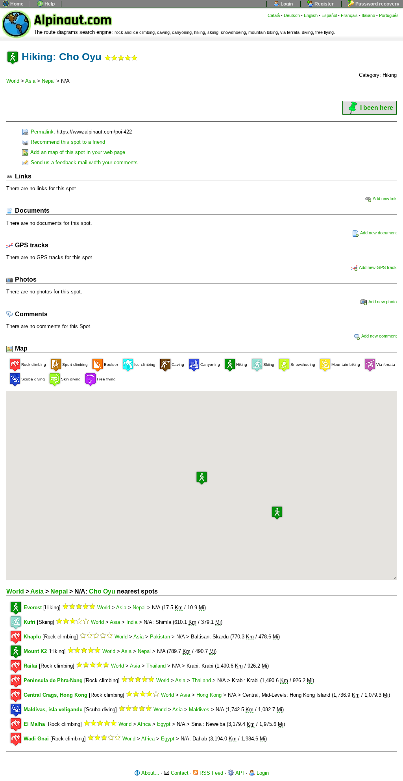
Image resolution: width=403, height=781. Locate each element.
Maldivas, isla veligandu (53, 709)
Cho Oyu (102, 591)
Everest (33, 607)
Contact (179, 773)
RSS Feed (210, 773)
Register (323, 4)
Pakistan (160, 637)
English (311, 15)
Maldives (199, 709)
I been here (376, 107)
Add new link (384, 198)
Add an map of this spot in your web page (77, 152)
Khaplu (32, 637)
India (131, 622)
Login (286, 4)
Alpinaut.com (73, 20)
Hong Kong (209, 695)
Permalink (41, 132)
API (239, 773)
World (12, 81)
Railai (30, 666)
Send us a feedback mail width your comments (83, 162)
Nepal (48, 81)
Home (16, 4)
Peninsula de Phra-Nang (53, 680)
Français (349, 15)
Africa (144, 724)
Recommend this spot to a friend (67, 142)
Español (329, 15)
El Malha (34, 724)
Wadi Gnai (36, 739)
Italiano (368, 15)
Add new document (378, 232)
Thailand (156, 666)
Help (49, 4)
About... (149, 773)
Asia (30, 81)
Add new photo (382, 301)
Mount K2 (35, 651)
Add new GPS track (377, 267)
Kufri (29, 622)
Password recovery (376, 4)
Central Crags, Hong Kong (55, 695)
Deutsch (292, 15)
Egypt (163, 724)
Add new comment (378, 336)
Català (274, 15)
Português (389, 15)
